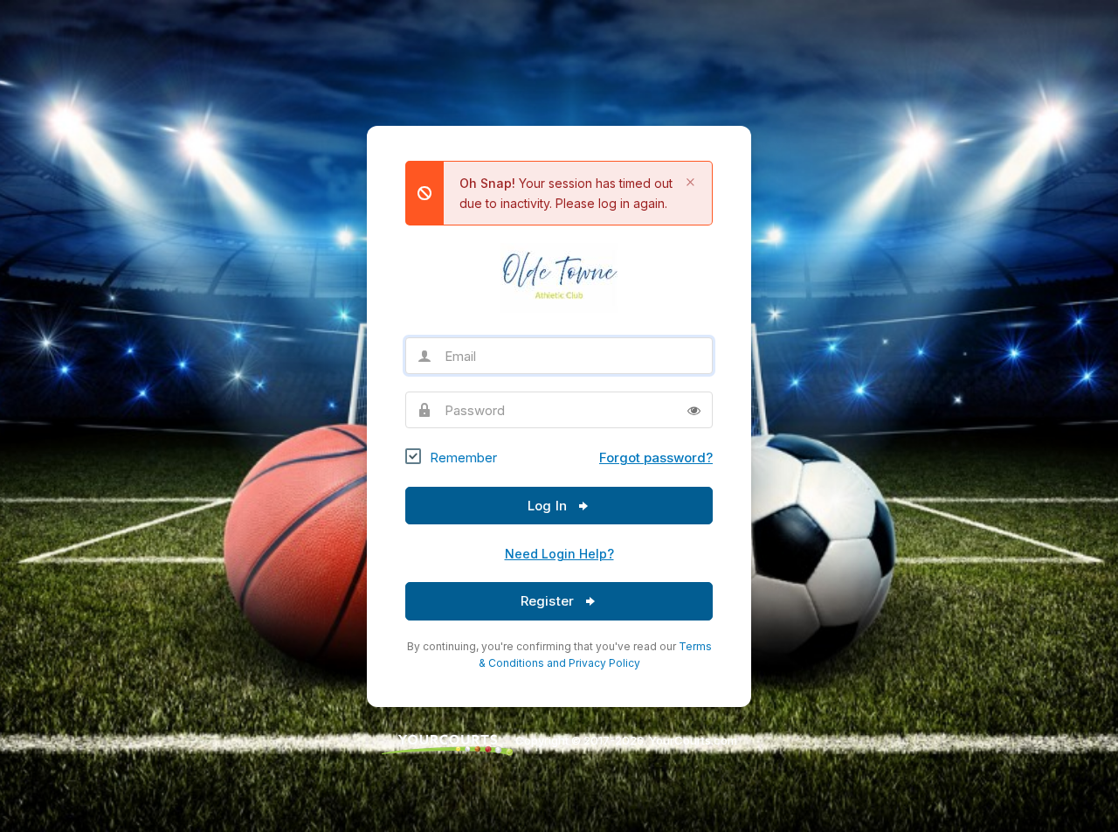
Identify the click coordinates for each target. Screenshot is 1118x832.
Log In (549, 505)
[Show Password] (694, 410)
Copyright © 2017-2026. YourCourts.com (625, 740)
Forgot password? (656, 457)
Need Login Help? (559, 553)
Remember (463, 457)
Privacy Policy (604, 662)
